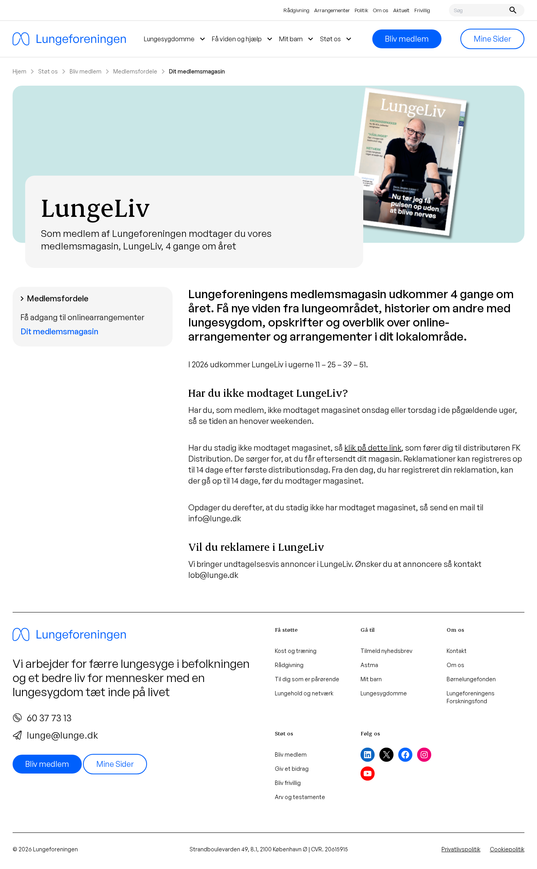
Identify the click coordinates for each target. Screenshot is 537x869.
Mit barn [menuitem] (297, 39)
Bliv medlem (407, 39)
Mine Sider (492, 39)
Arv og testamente (300, 797)
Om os (380, 10)
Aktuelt (401, 10)
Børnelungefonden (471, 679)
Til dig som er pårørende (307, 679)
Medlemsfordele (135, 71)
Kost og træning (295, 650)
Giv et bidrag (292, 768)
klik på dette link (372, 448)
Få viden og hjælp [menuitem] (243, 39)
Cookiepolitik (507, 849)
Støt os (48, 71)
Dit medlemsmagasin (59, 331)
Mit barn (371, 679)
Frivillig (422, 10)
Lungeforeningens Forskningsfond (471, 697)
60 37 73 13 (49, 718)
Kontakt (457, 650)
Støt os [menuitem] (336, 39)
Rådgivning (296, 10)
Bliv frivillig (288, 782)
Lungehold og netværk (304, 693)
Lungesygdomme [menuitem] (175, 39)
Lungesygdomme (383, 693)
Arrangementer (332, 10)
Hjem (19, 71)
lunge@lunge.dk (62, 735)
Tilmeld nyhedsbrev (386, 650)
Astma (369, 665)
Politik (361, 10)
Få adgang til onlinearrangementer (82, 317)
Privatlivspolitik (460, 849)
